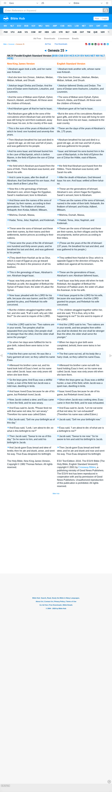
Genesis (11, 44)
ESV (66, 55)
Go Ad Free (5, 785)
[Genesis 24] (3, 362)
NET (92, 55)
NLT (102, 55)
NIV (98, 55)
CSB (60, 55)
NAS (87, 55)
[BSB (55, 55)
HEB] (10, 58)
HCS (72, 55)
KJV (77, 55)
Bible (5, 44)
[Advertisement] (56, 552)
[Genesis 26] (108, 362)
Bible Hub (56, 493)
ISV (82, 55)
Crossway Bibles (87, 467)
